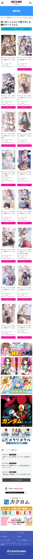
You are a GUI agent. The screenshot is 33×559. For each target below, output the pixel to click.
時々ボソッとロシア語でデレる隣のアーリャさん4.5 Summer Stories (24, 251)
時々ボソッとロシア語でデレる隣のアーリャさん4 (8, 289)
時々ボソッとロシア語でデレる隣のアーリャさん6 (24, 213)
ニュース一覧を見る (16, 480)
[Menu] (2, 3)
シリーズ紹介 (21, 532)
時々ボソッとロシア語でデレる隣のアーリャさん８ (24, 174)
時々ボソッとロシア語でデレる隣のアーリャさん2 (8, 327)
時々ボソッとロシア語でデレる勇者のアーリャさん (24, 59)
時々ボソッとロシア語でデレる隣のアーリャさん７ (8, 213)
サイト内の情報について (24, 540)
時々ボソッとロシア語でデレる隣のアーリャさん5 (8, 251)
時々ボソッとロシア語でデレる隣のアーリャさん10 (24, 97)
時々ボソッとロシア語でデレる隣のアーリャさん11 (8, 97)
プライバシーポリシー (23, 544)
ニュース (3, 532)
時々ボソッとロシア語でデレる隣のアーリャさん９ (24, 136)
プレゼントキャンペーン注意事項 (8, 543)
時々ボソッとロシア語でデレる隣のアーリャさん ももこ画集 (8, 173)
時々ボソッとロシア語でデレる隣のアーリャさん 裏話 (9, 135)
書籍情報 (9, 17)
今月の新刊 (4, 536)
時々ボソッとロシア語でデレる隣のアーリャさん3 (24, 289)
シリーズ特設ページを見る (16, 29)
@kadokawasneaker (18, 488)
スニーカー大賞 (5, 540)
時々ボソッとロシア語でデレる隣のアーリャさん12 (8, 59)
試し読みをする (24, 69)
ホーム (2, 17)
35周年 (19, 536)
